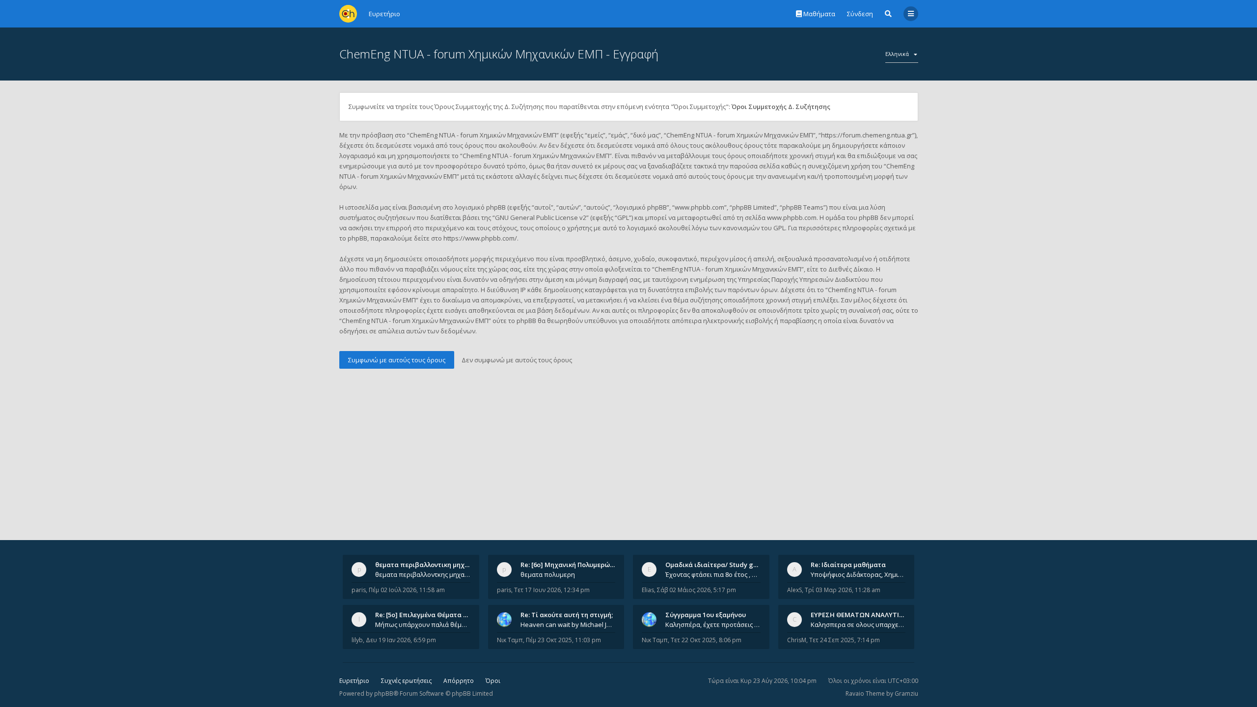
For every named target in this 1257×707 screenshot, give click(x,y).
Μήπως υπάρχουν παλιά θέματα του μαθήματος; (422, 624)
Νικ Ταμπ (510, 640)
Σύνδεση (860, 13)
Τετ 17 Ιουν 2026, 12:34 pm (552, 590)
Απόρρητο (458, 681)
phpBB (383, 693)
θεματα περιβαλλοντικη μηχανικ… (429, 564)
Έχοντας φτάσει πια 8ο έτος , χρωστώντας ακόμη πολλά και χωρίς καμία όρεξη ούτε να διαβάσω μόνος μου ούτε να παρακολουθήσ (713, 574)
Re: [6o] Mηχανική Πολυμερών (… (571, 564)
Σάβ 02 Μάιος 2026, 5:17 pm (696, 590)
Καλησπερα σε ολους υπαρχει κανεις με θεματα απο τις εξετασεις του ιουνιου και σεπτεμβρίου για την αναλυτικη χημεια (858, 624)
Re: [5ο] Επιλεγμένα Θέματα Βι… (424, 614)
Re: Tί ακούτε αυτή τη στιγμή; (566, 614)
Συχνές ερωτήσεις (406, 681)
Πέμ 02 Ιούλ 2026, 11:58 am (407, 590)
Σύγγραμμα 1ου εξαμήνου (705, 614)
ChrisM (796, 640)
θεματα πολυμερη (547, 574)
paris (359, 590)
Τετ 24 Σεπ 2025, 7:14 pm (844, 640)
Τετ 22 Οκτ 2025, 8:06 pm (706, 640)
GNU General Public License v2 (540, 217)
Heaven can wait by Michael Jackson (568, 624)
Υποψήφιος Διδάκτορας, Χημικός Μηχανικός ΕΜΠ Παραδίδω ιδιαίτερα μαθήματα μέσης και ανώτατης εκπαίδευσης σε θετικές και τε (858, 574)
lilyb (357, 640)
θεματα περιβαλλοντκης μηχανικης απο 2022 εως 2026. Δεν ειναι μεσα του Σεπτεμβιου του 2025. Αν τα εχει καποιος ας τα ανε (422, 574)
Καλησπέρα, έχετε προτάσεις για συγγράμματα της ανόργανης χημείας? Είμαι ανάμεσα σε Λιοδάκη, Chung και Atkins (713, 624)
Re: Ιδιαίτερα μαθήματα (848, 564)
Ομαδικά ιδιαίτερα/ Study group (716, 564)
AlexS (794, 590)
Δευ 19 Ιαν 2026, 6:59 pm (401, 640)
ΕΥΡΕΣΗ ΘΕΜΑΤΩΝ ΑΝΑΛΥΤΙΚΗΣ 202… (870, 614)
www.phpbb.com (792, 217)
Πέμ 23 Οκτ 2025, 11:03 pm (563, 640)
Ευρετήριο (354, 681)
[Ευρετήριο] (348, 14)
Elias (648, 590)
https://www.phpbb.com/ (480, 238)
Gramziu (906, 693)
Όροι (493, 681)
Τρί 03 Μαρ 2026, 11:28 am (842, 590)
